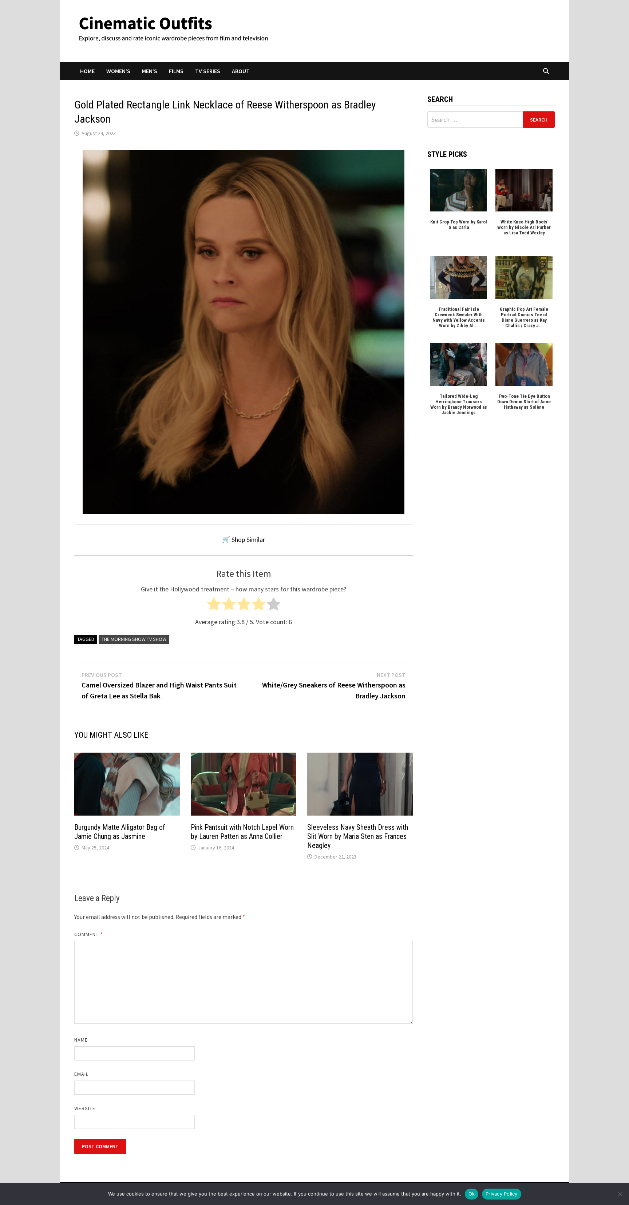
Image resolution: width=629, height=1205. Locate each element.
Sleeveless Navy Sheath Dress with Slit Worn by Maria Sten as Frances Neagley (357, 836)
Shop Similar (248, 539)
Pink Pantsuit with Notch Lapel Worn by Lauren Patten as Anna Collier (242, 832)
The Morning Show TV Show (134, 639)
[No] (620, 1194)
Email (81, 1074)
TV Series (207, 71)
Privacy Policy (502, 1194)
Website (85, 1108)
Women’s (118, 71)
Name (81, 1039)
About (241, 71)
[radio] (214, 605)
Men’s (149, 71)
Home (87, 71)
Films (176, 71)
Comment (88, 934)
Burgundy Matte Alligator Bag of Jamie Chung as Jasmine (119, 832)
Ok (471, 1194)
